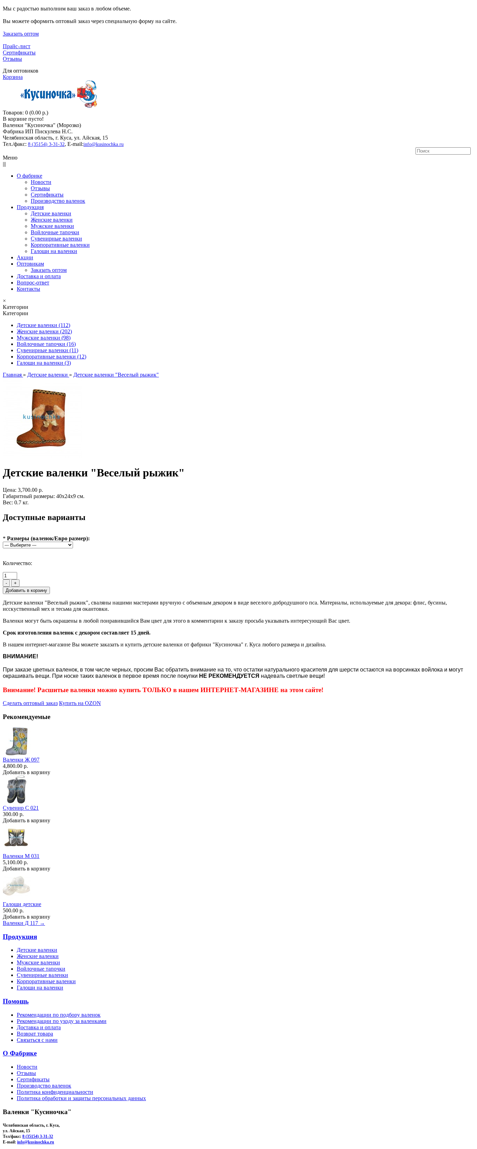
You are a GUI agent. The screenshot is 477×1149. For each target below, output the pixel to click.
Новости (27, 1067)
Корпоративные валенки (46, 981)
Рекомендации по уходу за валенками (62, 1021)
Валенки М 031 (21, 856)
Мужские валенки (38, 962)
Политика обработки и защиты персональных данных (81, 1098)
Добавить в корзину (26, 772)
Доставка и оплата (39, 1027)
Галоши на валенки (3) (44, 363)
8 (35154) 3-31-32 (46, 144)
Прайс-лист (16, 46)
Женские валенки (38, 956)
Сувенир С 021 (21, 808)
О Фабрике (20, 1053)
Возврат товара (35, 1034)
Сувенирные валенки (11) (47, 350)
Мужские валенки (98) (44, 338)
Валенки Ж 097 (21, 760)
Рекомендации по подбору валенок (59, 1015)
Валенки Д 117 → (24, 923)
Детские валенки (37, 950)
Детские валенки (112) (43, 325)
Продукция (20, 936)
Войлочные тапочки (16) (46, 344)
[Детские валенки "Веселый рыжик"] (42, 456)
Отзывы (12, 59)
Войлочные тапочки (41, 969)
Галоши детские (22, 904)
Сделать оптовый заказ (30, 703)
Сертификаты (19, 52)
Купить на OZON (80, 703)
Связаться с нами (37, 1040)
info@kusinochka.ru (103, 144)
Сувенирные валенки (42, 975)
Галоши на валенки (40, 988)
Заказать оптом (21, 34)
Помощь (16, 1001)
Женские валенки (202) (44, 331)
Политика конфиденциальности (55, 1092)
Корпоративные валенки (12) (51, 356)
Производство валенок (44, 1086)
